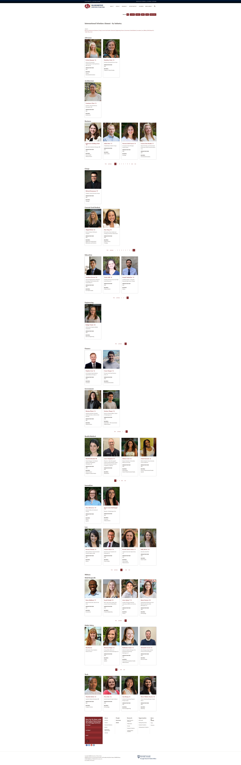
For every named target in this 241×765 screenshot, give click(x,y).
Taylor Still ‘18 (108, 277)
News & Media (148, 6)
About (111, 6)
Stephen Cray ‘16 (90, 371)
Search (154, 6)
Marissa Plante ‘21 (91, 411)
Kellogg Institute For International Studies (93, 757)
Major (143, 14)
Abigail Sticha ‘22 (90, 230)
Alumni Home (152, 14)
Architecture (91, 30)
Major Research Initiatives (130, 721)
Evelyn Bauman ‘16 (91, 60)
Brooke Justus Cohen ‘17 (129, 549)
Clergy (100, 30)
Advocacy (86, 30)
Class (147, 14)
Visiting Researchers (143, 722)
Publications (129, 723)
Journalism (139, 30)
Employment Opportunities (107, 730)
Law (142, 30)
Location (132, 14)
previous (110, 163)
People (117, 6)
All (127, 14)
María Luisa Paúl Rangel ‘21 (110, 508)
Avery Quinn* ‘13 (127, 600)
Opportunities (132, 6)
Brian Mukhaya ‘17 (91, 600)
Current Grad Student (106, 30)
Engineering (118, 30)
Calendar (141, 6)
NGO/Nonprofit (150, 30)
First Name (88, 725)
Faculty (128, 726)
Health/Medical (133, 30)
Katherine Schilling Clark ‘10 (93, 144)
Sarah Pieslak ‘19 (108, 600)
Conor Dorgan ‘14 (109, 371)
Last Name (88, 730)
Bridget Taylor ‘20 (90, 325)
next (132, 163)
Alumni (117, 722)
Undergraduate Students (130, 731)
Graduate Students (131, 728)
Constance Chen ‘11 (91, 103)
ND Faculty (141, 720)
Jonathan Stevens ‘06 (91, 277)
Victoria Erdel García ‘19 (129, 143)
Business (96, 30)
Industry (138, 14)
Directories (118, 720)
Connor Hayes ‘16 (109, 549)
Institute (106, 720)
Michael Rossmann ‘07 (92, 191)
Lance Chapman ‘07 (109, 458)
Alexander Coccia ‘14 (146, 647)
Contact (106, 722)
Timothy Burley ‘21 (91, 696)
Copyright (87, 756)
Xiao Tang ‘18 (107, 230)
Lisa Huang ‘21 (126, 696)
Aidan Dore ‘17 (108, 143)
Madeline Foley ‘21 (109, 60)
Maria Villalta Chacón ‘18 (148, 696)
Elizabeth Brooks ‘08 (91, 458)
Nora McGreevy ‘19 (91, 507)
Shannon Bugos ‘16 (109, 647)
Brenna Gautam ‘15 (91, 549)
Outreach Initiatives (108, 725)
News (152, 722)
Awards (105, 727)
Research (124, 6)
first (106, 163)
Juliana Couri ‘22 (126, 458)
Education (113, 30)
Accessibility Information (89, 760)
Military (145, 30)
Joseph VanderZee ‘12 (128, 277)
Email (87, 735)
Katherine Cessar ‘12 (128, 647)
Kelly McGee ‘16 (145, 549)
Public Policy (87, 32)
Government (127, 30)
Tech (91, 32)
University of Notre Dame (97, 756)
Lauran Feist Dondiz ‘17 (147, 143)
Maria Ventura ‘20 (145, 600)
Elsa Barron (89, 647)
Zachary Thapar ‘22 (109, 411)
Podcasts (152, 725)
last (135, 163)
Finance (122, 30)
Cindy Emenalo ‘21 (146, 458)
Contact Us (100, 759)
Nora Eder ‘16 (107, 696)
